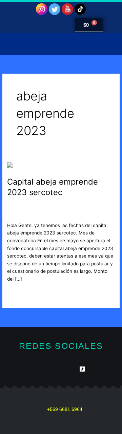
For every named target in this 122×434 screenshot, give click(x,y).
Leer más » (19, 293)
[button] (61, 44)
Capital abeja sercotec (70, 206)
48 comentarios (24, 206)
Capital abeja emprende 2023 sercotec (52, 187)
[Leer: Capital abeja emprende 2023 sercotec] (42, 165)
